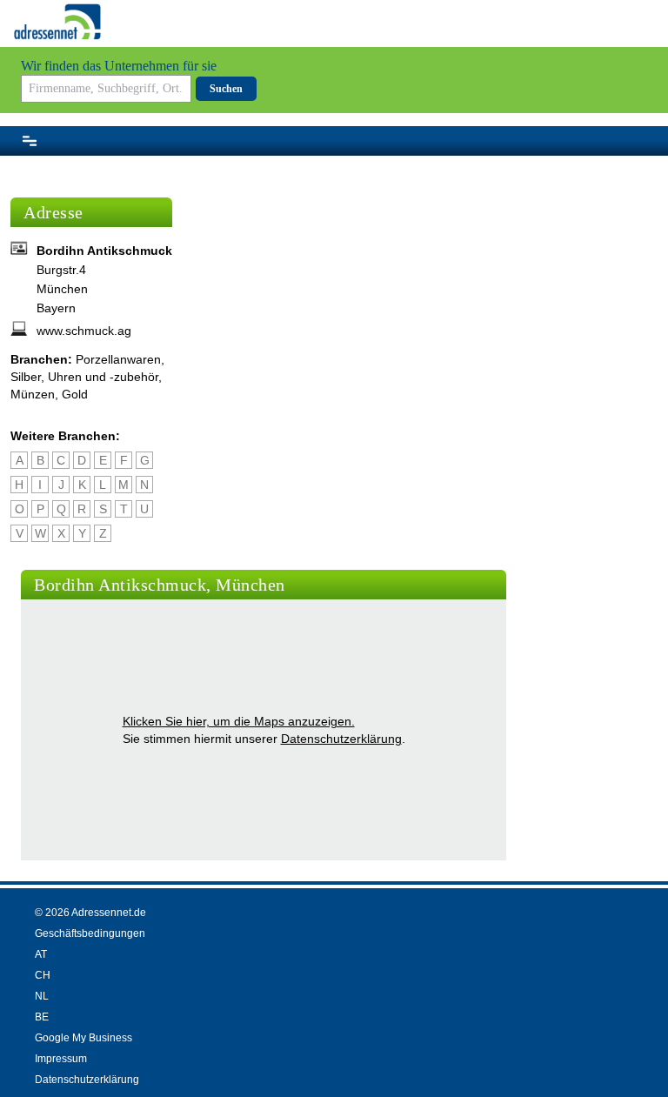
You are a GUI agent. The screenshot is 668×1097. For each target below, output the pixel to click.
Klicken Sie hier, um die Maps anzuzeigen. (239, 721)
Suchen (226, 89)
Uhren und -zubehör (103, 377)
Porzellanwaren (118, 359)
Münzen (32, 394)
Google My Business (83, 1038)
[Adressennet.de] (57, 21)
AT (41, 954)
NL (42, 996)
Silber (25, 377)
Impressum (61, 1059)
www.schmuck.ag (84, 331)
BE (42, 1017)
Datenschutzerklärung (341, 739)
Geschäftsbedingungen (90, 933)
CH (42, 975)
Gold (75, 394)
